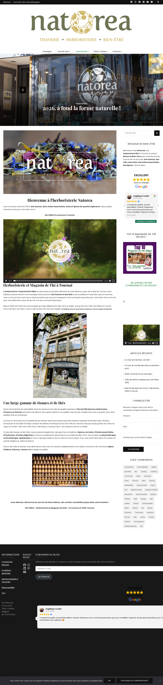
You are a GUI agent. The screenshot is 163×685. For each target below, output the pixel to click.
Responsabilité (8, 587)
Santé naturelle (147, 503)
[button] (59, 251)
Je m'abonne (43, 576)
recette (127, 503)
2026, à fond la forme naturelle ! (138, 374)
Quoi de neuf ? (64, 51)
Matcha (153, 494)
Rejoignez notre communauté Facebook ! (141, 284)
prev (23, 90)
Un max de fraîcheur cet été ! (81, 107)
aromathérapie (142, 467)
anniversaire (129, 467)
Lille (126, 490)
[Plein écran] (113, 281)
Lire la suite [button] (131, 215)
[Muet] (110, 281)
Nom (125, 426)
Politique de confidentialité (134, 680)
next (140, 90)
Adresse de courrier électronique (137, 437)
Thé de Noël (139, 512)
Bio (136, 472)
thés (135, 517)
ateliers (153, 467)
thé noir (127, 517)
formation (147, 476)
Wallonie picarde (130, 526)
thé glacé (150, 512)
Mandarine (128, 494)
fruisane (135, 481)
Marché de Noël (141, 494)
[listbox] (81, 90)
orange (143, 499)
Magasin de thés (151, 490)
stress (127, 508)
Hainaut (152, 481)
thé (143, 508)
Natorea (6, 2)
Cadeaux (154, 472)
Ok (109, 680)
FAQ (3, 593)
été (141, 526)
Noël (135, 499)
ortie (151, 499)
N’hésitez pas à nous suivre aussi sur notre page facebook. (87, 309)
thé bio (150, 508)
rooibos (135, 503)
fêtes (143, 481)
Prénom (126, 416)
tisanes (151, 517)
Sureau (135, 508)
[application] (59, 251)
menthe (127, 499)
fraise (127, 481)
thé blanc (128, 512)
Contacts (116, 51)
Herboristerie (81, 51)
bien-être (128, 472)
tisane (143, 517)
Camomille (128, 476)
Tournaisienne (139, 522)
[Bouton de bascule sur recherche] (158, 2)
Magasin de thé (136, 490)
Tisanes (81, 103)
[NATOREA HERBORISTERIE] (128, 301)
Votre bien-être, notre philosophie (26, 2)
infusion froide (142, 485)
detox (138, 476)
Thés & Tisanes (99, 51)
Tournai (127, 522)
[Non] (160, 681)
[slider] (58, 280)
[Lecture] (6, 281)
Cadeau (144, 472)
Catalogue (47, 51)
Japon (153, 485)
